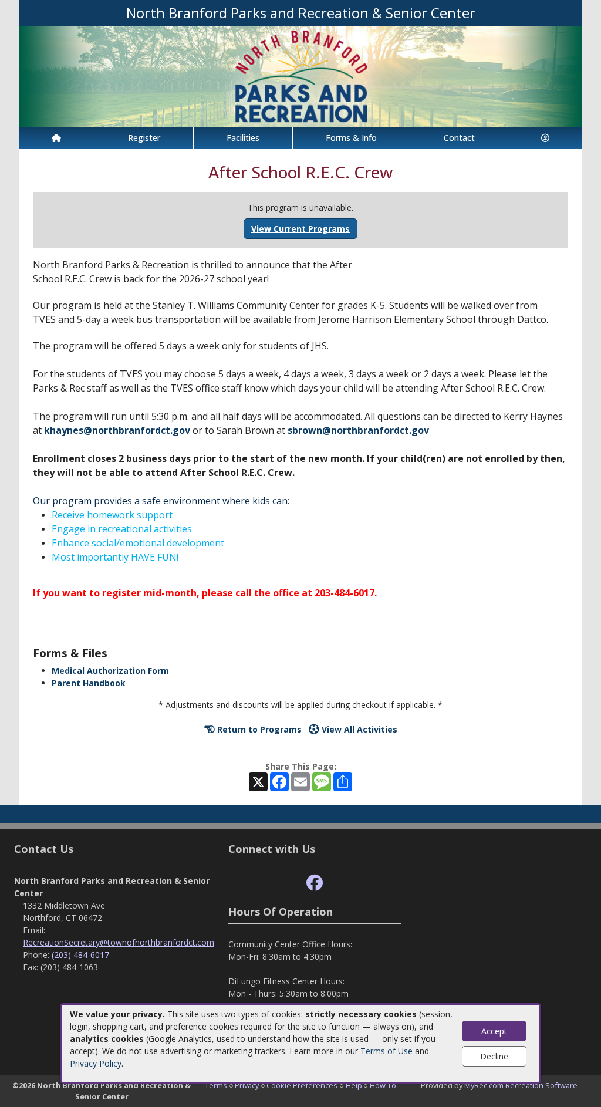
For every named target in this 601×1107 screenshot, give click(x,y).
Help (354, 1085)
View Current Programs (300, 228)
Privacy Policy (95, 1063)
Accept (494, 1031)
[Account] (545, 137)
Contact (459, 137)
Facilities (243, 137)
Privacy (247, 1085)
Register (144, 137)
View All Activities (358, 729)
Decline (494, 1056)
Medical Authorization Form (110, 670)
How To (383, 1085)
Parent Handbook (89, 683)
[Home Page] (56, 137)
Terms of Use (386, 1051)
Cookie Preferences (301, 1085)
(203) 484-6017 (80, 954)
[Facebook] (314, 883)
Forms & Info (351, 137)
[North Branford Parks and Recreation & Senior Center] (300, 75)
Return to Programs (258, 729)
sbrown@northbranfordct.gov (358, 430)
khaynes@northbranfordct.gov (116, 430)
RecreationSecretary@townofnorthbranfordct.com (118, 942)
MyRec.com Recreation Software (521, 1085)
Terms (216, 1085)
